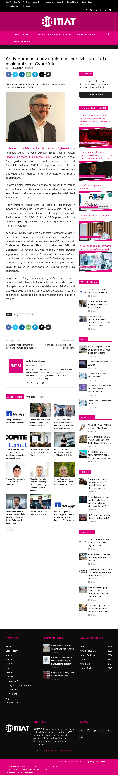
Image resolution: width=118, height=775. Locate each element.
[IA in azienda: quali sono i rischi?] (83, 402)
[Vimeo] (110, 10)
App (15, 41)
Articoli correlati (14, 397)
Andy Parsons (19, 315)
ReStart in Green (86, 2)
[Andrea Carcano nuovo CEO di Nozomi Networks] (16, 469)
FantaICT (13, 694)
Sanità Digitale (72, 2)
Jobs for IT (13, 681)
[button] (108, 34)
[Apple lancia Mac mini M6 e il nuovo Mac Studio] (83, 427)
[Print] (48, 74)
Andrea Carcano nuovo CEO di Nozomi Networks (15, 482)
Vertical (92, 34)
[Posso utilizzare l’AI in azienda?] (83, 364)
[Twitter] (105, 10)
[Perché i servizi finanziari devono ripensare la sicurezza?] (83, 556)
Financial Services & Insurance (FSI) (28, 157)
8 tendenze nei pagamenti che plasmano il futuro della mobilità (21, 346)
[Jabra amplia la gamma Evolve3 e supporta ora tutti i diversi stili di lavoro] (83, 439)
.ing (7, 698)
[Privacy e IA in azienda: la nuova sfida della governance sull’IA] (83, 387)
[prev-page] (7, 529)
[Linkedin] (96, 10)
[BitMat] (59, 21)
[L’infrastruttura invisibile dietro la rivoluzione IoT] (83, 517)
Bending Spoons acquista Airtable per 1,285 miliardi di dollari (63, 452)
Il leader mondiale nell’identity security (38, 148)
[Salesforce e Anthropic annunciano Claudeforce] (46, 648)
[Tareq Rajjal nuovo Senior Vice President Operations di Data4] (64, 469)
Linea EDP (36, 2)
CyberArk (31, 315)
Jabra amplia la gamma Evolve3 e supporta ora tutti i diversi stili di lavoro (99, 440)
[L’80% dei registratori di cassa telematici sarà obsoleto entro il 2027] (83, 607)
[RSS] (100, 10)
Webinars (25, 41)
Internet (26, 34)
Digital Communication (20, 685)
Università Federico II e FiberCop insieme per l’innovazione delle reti (61, 661)
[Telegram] (35, 74)
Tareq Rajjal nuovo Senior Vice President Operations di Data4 (63, 482)
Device (9, 672)
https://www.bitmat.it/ (34, 365)
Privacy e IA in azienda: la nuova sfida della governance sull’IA (99, 389)
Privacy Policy (88, 761)
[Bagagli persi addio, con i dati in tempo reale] (46, 675)
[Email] (42, 74)
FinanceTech (12, 702)
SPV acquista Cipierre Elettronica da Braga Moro (39, 452)
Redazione (101, 761)
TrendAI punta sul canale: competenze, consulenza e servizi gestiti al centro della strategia (95, 155)
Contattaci (26, 6)
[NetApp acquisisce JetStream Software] (16, 410)
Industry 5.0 (60, 2)
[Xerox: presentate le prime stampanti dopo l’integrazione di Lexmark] (83, 454)
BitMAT (8, 2)
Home (8, 52)
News (16, 34)
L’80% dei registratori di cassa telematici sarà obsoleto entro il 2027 (98, 608)
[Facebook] (86, 10)
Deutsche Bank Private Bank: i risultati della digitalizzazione (98, 542)
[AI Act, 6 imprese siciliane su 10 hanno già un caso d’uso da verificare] (83, 349)
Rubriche (10, 676)
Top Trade (26, 2)
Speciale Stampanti (13, 6)
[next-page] (12, 529)
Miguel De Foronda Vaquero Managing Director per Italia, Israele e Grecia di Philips (38, 485)
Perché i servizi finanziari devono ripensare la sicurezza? (99, 557)
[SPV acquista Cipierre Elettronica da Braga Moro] (40, 439)
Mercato (80, 34)
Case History (52, 34)
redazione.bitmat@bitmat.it (57, 750)
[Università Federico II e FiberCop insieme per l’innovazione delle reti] (46, 660)
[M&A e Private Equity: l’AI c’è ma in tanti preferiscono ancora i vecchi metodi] (83, 589)
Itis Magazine (48, 2)
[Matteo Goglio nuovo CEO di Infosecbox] (40, 501)
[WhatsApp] (28, 74)
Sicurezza (39, 34)
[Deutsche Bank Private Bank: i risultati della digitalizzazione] (83, 541)
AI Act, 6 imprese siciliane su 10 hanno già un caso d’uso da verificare (100, 350)
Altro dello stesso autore (37, 397)
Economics (14, 689)
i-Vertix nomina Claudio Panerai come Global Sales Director (40, 423)
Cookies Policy (75, 761)
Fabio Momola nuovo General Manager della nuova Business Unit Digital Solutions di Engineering (15, 517)
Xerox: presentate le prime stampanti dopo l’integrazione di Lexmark (99, 455)
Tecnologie (67, 34)
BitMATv (17, 2)
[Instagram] (91, 10)
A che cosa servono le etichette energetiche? (60, 346)
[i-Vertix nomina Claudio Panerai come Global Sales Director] (40, 410)
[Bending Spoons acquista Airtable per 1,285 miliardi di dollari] (64, 439)
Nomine (9, 663)
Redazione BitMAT (15, 68)
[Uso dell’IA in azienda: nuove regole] (83, 375)
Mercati (9, 659)
